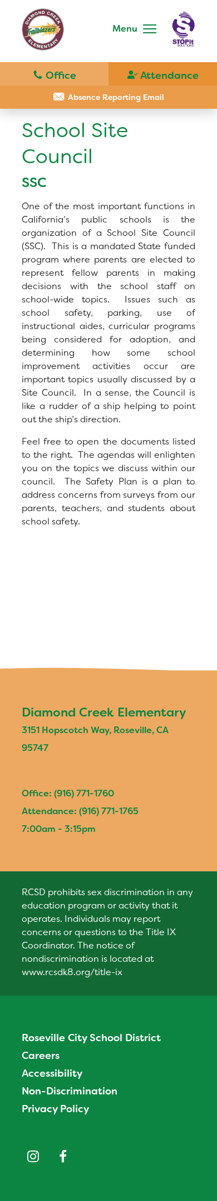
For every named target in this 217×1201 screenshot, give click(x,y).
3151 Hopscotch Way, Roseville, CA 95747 (95, 739)
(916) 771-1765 (162, 74)
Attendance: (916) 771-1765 (80, 811)
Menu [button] (124, 28)
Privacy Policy (55, 1109)
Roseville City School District (91, 1037)
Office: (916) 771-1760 (68, 793)
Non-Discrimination (69, 1091)
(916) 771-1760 (54, 74)
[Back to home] (43, 29)
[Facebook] (63, 1157)
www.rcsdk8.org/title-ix (72, 972)
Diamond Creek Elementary (104, 712)
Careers (41, 1055)
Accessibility (52, 1073)
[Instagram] (33, 1157)
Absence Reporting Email (116, 97)
